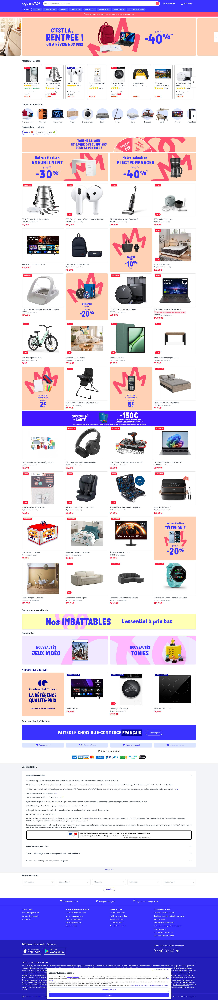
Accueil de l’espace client (30, 913)
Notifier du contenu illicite (119, 916)
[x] (172, 950)
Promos (37, 9)
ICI (56, 793)
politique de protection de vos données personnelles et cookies (149, 985)
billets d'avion (190, 977)
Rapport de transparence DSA (164, 936)
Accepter (109, 995)
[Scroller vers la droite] (193, 82)
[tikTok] (166, 950)
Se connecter (26, 919)
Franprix (24, 989)
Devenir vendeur (71, 926)
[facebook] (156, 950)
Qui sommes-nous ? (116, 922)
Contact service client (117, 913)
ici (177, 789)
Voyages (63, 9)
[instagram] (161, 950)
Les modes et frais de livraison (76, 913)
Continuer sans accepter (160, 969)
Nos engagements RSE (73, 922)
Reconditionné (119, 9)
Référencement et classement (164, 922)
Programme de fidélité (136, 9)
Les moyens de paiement (74, 916)
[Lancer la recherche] (157, 3)
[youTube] (177, 950)
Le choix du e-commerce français (35, 962)
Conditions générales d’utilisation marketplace (169, 916)
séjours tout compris (31, 980)
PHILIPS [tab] (41, 132)
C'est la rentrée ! (50, 9)
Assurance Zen (104, 9)
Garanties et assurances (74, 919)
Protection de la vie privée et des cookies (168, 926)
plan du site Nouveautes (31, 987)
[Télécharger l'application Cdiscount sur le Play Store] (54, 951)
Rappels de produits (116, 919)
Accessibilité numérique (118, 926)
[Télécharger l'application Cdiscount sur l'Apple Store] (32, 951)
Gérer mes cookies (160, 929)
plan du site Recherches (180, 985)
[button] (24, 116)
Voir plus (109, 889)
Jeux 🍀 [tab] (52, 132)
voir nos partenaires (73, 977)
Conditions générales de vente (164, 913)
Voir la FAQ (109, 869)
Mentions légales (159, 919)
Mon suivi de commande (30, 916)
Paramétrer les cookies (109, 989)
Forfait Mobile (76, 9)
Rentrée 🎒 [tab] (28, 132)
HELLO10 (131, 14)
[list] (109, 82)
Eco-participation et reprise (163, 932)
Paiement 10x (89, 9)
